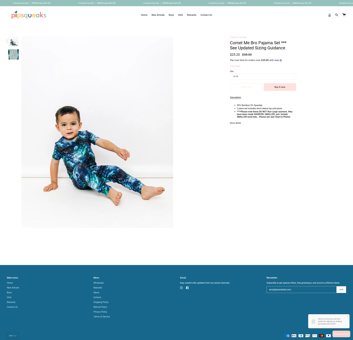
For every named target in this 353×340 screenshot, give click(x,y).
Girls (9, 297)
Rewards (11, 302)
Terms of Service (101, 316)
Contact (97, 297)
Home (10, 283)
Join (341, 290)
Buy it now (280, 87)
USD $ (11, 335)
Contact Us (12, 307)
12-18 (235, 76)
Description (235, 97)
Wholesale (98, 283)
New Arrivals (13, 287)
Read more (235, 123)
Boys (9, 292)
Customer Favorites (238, 37)
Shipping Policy (101, 302)
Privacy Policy (100, 311)
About (96, 292)
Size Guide (235, 66)
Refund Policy (100, 307)
